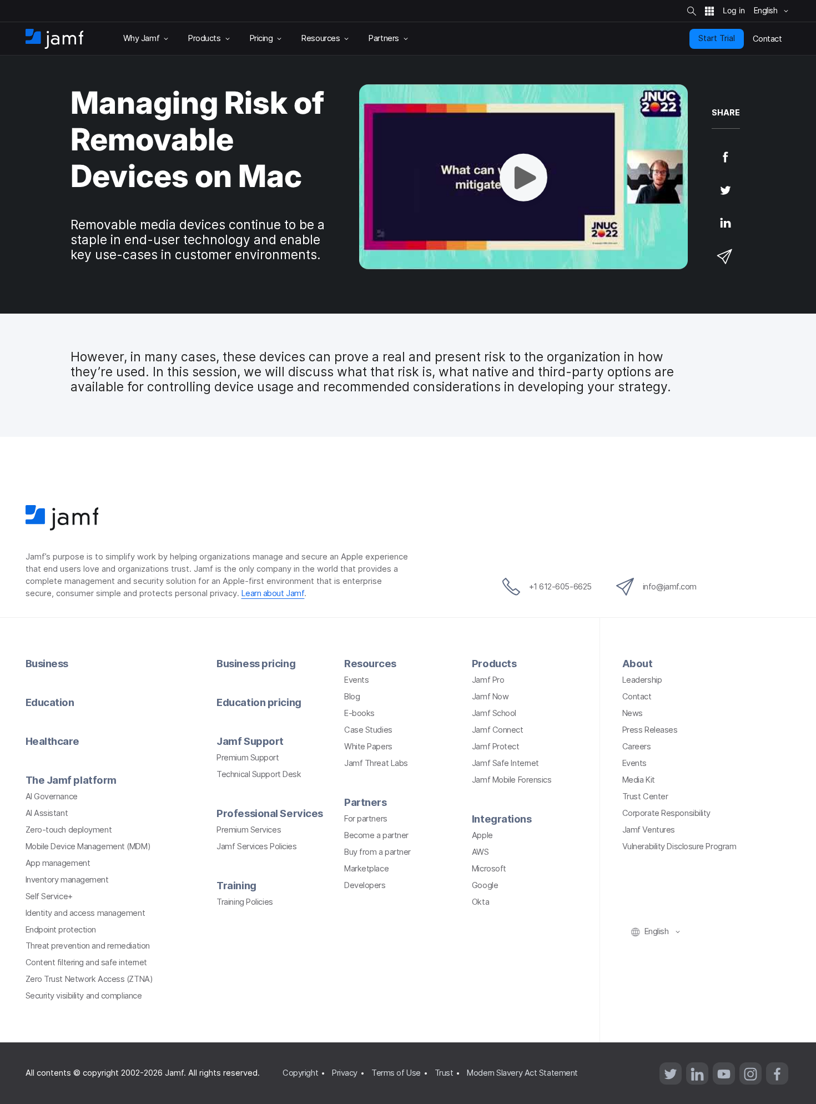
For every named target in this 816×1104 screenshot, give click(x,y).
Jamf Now (490, 697)
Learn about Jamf (273, 593)
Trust (444, 1073)
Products (494, 663)
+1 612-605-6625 (560, 587)
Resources (370, 663)
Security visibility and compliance (84, 996)
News (632, 713)
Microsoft (489, 869)
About (637, 663)
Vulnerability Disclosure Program (679, 846)
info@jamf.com (670, 587)
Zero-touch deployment (69, 830)
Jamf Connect (497, 730)
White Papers (368, 747)
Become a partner (376, 835)
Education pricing (258, 702)
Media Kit (638, 780)
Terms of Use (396, 1073)
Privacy (344, 1073)
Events (356, 680)
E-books (359, 713)
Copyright (300, 1073)
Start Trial (716, 38)
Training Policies (244, 902)
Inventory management (67, 880)
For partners (365, 819)
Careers (636, 747)
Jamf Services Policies (256, 846)
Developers (365, 885)
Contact (637, 697)
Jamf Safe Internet (505, 763)
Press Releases (650, 730)
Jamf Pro (488, 680)
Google (485, 885)
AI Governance (52, 796)
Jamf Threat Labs (376, 763)
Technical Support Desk (258, 774)
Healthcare (53, 741)
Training (236, 885)
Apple (482, 835)
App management (58, 863)
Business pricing (255, 663)
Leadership (642, 680)
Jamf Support (250, 741)
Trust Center (645, 796)
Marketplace (366, 869)
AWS (480, 852)
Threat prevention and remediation (88, 946)
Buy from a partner (377, 852)
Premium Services (248, 830)
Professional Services (269, 813)
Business (47, 663)
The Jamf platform (71, 780)
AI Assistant (47, 813)
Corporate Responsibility (666, 813)
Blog (352, 697)
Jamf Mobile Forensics (512, 780)
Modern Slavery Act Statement (522, 1073)
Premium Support (247, 758)
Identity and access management (85, 913)
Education (50, 702)
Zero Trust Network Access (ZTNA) (89, 979)
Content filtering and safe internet (86, 962)
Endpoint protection (61, 930)
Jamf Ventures (648, 830)
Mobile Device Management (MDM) (88, 846)
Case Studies (368, 730)
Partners (365, 802)
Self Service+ (49, 896)
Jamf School (494, 713)
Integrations (502, 819)
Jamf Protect (496, 747)
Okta (480, 902)
